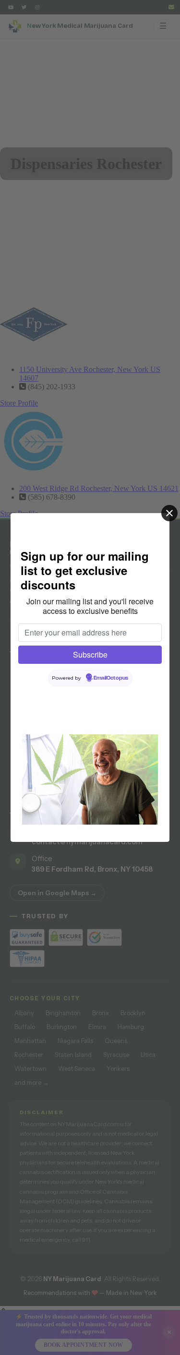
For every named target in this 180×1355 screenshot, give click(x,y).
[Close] (169, 513)
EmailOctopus (111, 678)
